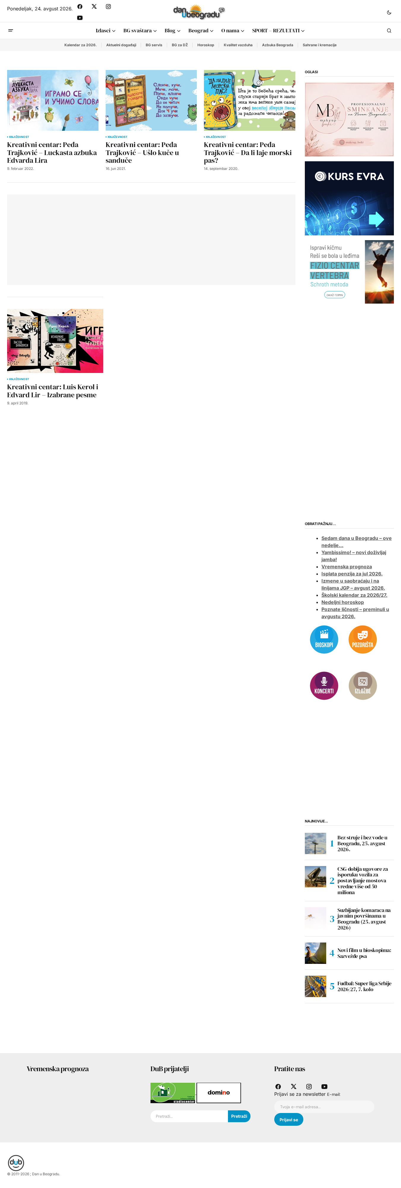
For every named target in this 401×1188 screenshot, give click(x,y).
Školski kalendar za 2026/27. (354, 595)
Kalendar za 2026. (80, 45)
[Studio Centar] (173, 1092)
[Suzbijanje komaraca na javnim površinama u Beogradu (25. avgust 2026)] (315, 918)
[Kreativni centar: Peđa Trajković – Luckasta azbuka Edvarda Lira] (53, 100)
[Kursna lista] (349, 119)
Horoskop (205, 45)
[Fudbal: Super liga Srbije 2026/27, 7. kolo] (315, 986)
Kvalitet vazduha (238, 45)
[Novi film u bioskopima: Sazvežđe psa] (315, 953)
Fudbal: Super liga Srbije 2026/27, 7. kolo (364, 986)
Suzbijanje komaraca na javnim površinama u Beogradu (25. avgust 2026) (364, 919)
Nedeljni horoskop (342, 602)
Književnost (19, 136)
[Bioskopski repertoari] (324, 639)
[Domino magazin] (218, 1092)
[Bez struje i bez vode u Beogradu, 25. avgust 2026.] (315, 843)
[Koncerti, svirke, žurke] (324, 685)
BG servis (154, 45)
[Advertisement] (88, 239)
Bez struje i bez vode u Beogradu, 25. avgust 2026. (362, 843)
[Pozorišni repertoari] (362, 639)
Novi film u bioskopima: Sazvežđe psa (364, 953)
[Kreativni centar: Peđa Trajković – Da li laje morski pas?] (249, 100)
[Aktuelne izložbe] (362, 685)
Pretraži (239, 1116)
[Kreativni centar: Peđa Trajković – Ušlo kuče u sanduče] (151, 100)
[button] (389, 12)
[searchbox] (189, 1116)
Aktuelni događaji (121, 45)
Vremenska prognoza (346, 567)
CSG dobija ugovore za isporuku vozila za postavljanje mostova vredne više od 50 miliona (362, 880)
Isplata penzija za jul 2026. (352, 574)
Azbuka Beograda (277, 45)
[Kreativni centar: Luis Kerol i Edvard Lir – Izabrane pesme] (55, 341)
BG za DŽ (180, 45)
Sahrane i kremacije (320, 45)
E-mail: (333, 1094)
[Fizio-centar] (349, 272)
